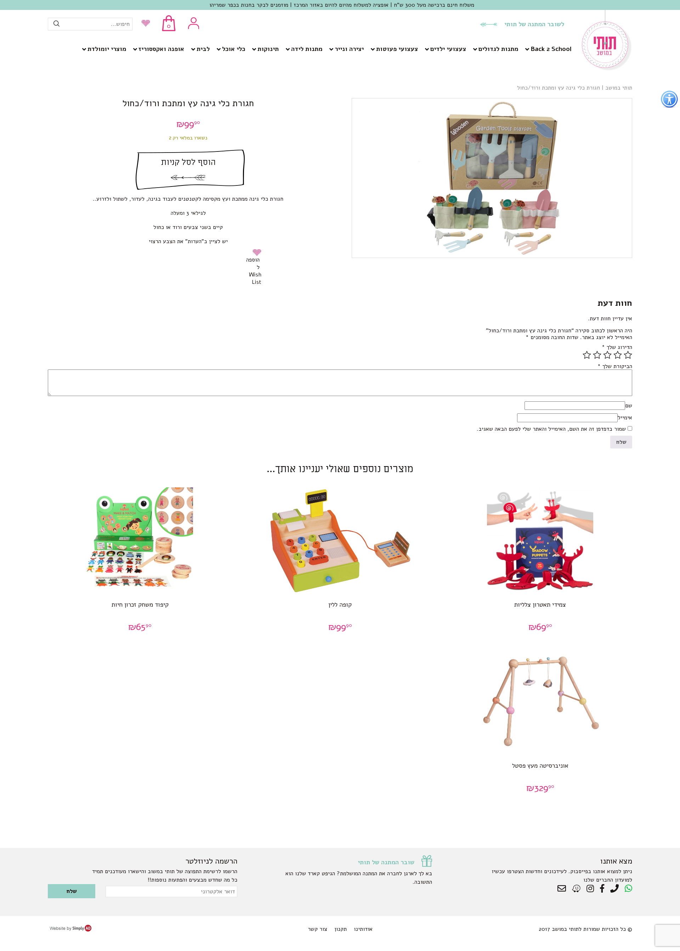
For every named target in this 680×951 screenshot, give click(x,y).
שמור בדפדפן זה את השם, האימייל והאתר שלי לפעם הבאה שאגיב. (551, 429)
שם (628, 405)
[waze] (577, 888)
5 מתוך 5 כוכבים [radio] (587, 355)
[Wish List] (144, 24)
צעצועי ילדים (448, 49)
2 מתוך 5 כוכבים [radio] (617, 355)
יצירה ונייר (349, 49)
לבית (203, 49)
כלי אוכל (233, 49)
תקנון (340, 929)
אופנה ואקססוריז (161, 49)
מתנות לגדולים (498, 49)
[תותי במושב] (607, 69)
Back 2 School (551, 49)
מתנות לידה (306, 49)
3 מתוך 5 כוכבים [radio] (607, 355)
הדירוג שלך (617, 347)
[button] (258, 252)
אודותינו (363, 929)
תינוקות (268, 49)
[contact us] (563, 888)
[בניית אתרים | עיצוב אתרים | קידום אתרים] (70, 930)
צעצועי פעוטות (397, 49)
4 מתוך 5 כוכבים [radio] (597, 355)
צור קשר (317, 929)
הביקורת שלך (614, 366)
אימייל (625, 418)
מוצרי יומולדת (106, 49)
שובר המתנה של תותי (386, 862)
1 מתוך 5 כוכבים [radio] (628, 355)
